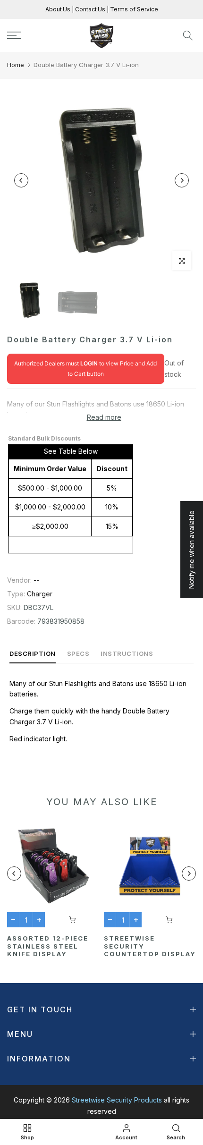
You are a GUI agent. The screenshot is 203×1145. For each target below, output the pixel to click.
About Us (58, 9)
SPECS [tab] (78, 653)
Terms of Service (133, 9)
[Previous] (21, 180)
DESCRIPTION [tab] (32, 653)
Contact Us (89, 9)
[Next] (182, 180)
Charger (39, 594)
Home (15, 64)
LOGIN (89, 363)
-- (36, 580)
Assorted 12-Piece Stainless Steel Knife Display (47, 946)
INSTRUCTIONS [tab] (127, 653)
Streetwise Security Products (117, 1100)
